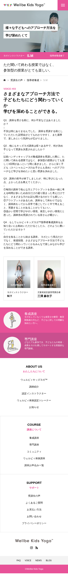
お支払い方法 (34, 509)
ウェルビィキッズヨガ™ (34, 379)
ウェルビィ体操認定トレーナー (34, 400)
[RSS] (36, 547)
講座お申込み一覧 (34, 465)
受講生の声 (34, 495)
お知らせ (34, 407)
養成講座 (34, 437)
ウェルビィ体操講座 (34, 458)
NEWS (38, 560)
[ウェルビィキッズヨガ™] (24, 5)
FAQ (19, 560)
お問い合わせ (34, 516)
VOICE (28, 560)
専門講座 (34, 444)
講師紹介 (34, 386)
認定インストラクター (34, 393)
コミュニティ (34, 451)
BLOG (49, 560)
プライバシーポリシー (34, 523)
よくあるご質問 (34, 502)
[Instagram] (31, 547)
